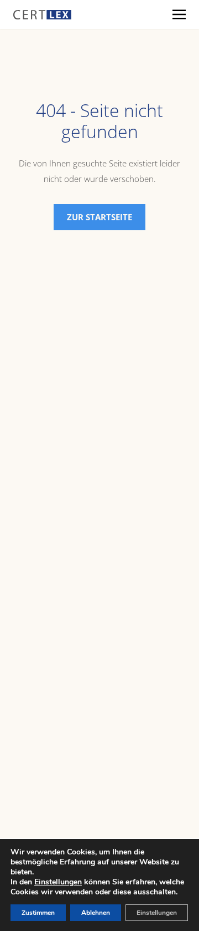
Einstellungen (58, 882)
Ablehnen (95, 912)
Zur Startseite (99, 216)
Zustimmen (38, 912)
